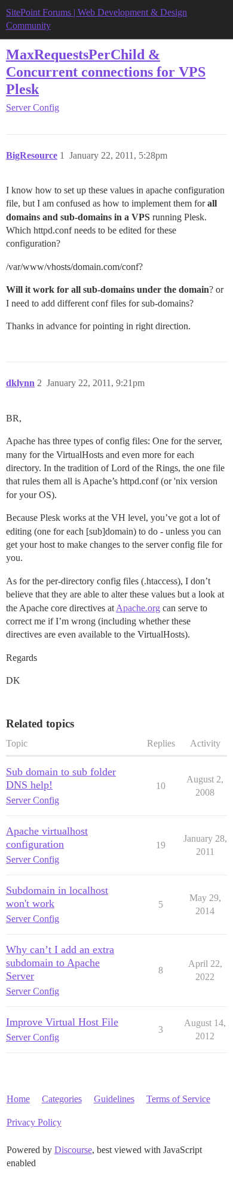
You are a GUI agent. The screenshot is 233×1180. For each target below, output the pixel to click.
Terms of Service (178, 1099)
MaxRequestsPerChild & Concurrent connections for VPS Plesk (106, 71)
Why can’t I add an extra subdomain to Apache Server (60, 963)
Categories (62, 1099)
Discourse (73, 1150)
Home (18, 1099)
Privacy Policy (34, 1122)
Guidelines (114, 1099)
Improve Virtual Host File (62, 1022)
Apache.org (138, 608)
